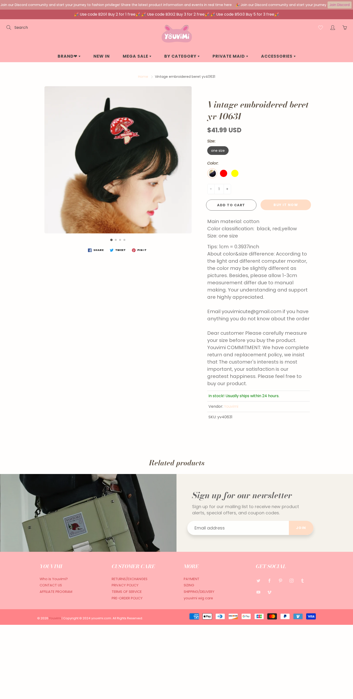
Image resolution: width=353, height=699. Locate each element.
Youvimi (231, 406)
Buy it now (286, 204)
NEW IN (101, 56)
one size (218, 150)
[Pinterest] (280, 581)
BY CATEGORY (181, 56)
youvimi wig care (198, 598)
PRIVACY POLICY (125, 585)
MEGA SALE (136, 56)
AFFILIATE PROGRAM (56, 591)
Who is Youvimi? (54, 579)
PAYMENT (191, 579)
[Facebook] (269, 581)
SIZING (189, 585)
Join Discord (339, 4)
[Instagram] (291, 581)
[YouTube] (258, 592)
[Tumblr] (302, 581)
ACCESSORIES (277, 56)
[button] (111, 240)
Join (301, 527)
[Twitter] (258, 581)
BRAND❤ (68, 56)
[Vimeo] (269, 592)
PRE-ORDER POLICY (127, 598)
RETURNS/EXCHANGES (129, 579)
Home (143, 76)
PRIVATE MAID (229, 56)
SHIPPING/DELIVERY (199, 591)
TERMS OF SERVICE (127, 591)
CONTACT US (51, 585)
